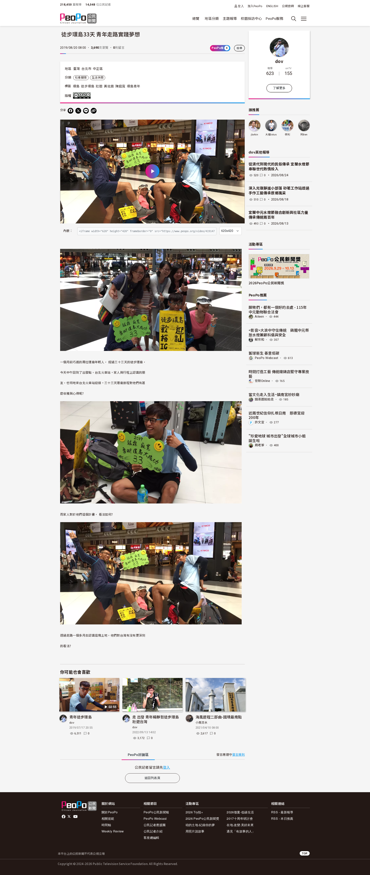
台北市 (86, 69)
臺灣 (76, 69)
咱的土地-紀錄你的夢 (200, 825)
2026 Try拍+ (194, 812)
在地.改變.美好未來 (240, 825)
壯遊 (99, 86)
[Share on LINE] (86, 111)
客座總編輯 (151, 837)
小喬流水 (201, 722)
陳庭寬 (120, 86)
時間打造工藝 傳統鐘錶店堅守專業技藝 (279, 374)
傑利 (287, 134)
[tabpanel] (152, 767)
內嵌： (68, 231)
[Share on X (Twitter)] (78, 111)
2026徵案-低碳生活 (240, 812)
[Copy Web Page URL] (94, 111)
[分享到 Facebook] (70, 111)
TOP (304, 853)
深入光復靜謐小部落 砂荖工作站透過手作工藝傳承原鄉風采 (279, 190)
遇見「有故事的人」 (241, 831)
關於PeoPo (110, 812)
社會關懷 (81, 77)
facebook (64, 817)
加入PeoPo (255, 6)
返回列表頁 (152, 778)
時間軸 (106, 825)
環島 (76, 86)
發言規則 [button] (238, 755)
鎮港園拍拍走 (264, 399)
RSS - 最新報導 (282, 812)
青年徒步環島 (80, 716)
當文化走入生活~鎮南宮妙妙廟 (274, 394)
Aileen (259, 316)
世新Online (262, 381)
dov (71, 722)
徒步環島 (87, 86)
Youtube (75, 817)
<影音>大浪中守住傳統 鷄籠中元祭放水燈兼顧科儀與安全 (279, 332)
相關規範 (108, 818)
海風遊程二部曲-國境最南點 (219, 716)
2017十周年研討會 (240, 818)
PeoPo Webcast (266, 358)
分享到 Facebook (239, 125)
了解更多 (279, 88)
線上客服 (303, 6)
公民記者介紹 (153, 831)
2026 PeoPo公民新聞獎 (202, 818)
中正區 (98, 69)
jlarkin (254, 134)
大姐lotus (271, 134)
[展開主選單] (304, 19)
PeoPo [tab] (138, 755)
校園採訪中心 (251, 19)
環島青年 (133, 86)
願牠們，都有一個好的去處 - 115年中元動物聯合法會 (278, 309)
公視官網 (288, 6)
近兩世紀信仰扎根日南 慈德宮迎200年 (276, 415)
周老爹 (259, 445)
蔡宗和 (259, 339)
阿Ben (303, 134)
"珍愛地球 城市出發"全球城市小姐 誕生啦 (277, 438)
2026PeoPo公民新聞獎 (266, 282)
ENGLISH (272, 6)
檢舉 (239, 48)
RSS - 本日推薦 (282, 818)
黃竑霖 (109, 86)
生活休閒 (97, 77)
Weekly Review (113, 831)
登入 (241, 6)
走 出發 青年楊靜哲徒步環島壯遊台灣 (155, 719)
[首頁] (78, 19)
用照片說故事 (195, 831)
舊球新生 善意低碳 (264, 353)
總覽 (195, 19)
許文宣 (259, 422)
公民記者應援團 (155, 825)
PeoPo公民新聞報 (156, 812)
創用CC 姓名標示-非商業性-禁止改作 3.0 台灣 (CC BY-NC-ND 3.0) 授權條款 (82, 95)
